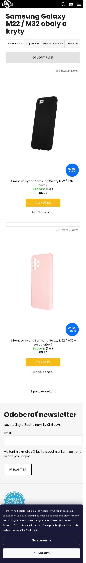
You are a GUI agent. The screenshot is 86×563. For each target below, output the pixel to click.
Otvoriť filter (43, 58)
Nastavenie (41, 540)
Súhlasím (41, 553)
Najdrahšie (32, 43)
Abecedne (72, 43)
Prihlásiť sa (17, 470)
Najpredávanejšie (53, 43)
